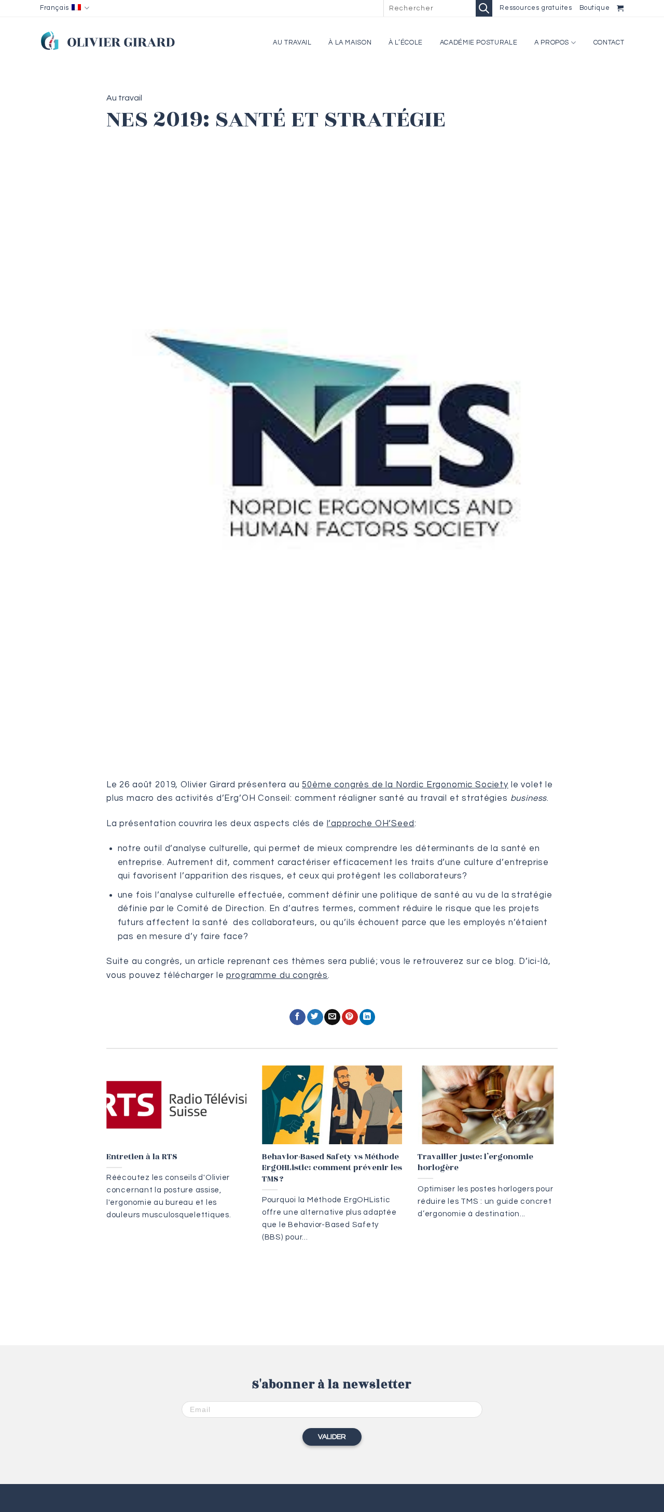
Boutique (594, 8)
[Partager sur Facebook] (297, 1017)
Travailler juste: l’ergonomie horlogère (475, 1162)
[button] (620, 8)
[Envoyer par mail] (332, 1017)
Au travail (292, 42)
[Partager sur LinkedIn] (367, 1017)
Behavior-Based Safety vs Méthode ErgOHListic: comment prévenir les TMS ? (332, 1168)
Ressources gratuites (536, 8)
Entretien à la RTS (141, 1157)
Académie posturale (479, 42)
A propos (551, 42)
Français (54, 8)
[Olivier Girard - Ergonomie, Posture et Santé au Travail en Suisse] (107, 40)
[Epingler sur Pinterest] (350, 1017)
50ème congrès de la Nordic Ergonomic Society (405, 784)
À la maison (349, 42)
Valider (332, 1437)
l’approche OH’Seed (370, 823)
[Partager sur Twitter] (315, 1017)
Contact (608, 42)
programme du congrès (277, 975)
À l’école (406, 42)
